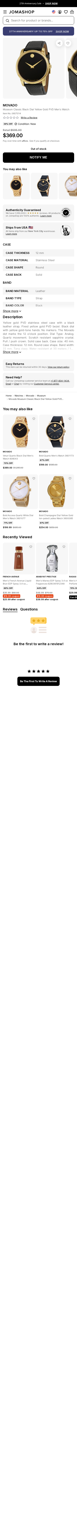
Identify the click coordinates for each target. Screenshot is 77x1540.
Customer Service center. (46, 383)
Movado (30, 395)
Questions (29, 609)
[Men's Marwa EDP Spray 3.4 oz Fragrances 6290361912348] (64, 546)
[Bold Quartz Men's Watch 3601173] (70, 418)
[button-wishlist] (66, 12)
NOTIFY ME (38, 157)
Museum (41, 395)
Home (9, 395)
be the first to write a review (38, 681)
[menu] (5, 12)
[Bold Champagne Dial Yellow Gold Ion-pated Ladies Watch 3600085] (70, 478)
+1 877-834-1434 (60, 380)
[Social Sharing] (59, 43)
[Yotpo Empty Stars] (11, 117)
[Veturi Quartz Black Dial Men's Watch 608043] (34, 418)
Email (8, 383)
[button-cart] (72, 12)
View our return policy (58, 367)
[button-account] (60, 12)
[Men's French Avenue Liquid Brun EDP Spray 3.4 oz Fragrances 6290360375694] (30, 546)
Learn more (46, 215)
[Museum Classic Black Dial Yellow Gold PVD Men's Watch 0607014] (67, 43)
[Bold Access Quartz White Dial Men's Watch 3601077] (34, 478)
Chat (16, 383)
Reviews (10, 609)
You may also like (15, 169)
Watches (19, 395)
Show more (10, 352)
